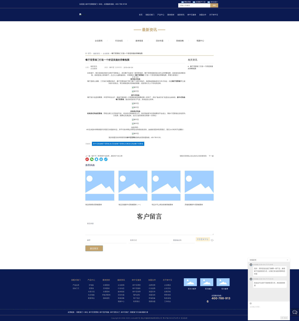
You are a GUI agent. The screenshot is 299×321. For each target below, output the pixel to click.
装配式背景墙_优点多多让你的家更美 (193, 156)
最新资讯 (96, 53)
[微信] (92, 159)
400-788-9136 (121, 4)
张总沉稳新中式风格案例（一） (130, 205)
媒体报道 (139, 40)
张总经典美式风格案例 (93, 205)
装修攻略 (180, 40)
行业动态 (119, 40)
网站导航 (187, 2)
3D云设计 (214, 2)
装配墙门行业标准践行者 (139, 312)
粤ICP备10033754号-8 (171, 318)
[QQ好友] (96, 159)
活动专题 (159, 40)
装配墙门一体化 (82, 312)
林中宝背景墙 (94, 312)
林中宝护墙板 (104, 312)
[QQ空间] (101, 159)
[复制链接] (106, 159)
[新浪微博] (87, 159)
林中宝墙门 (125, 312)
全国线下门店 (201, 2)
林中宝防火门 (115, 312)
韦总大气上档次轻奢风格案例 (162, 205)
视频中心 (200, 40)
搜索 (214, 5)
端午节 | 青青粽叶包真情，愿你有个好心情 (106, 156)
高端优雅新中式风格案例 (194, 205)
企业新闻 (98, 40)
